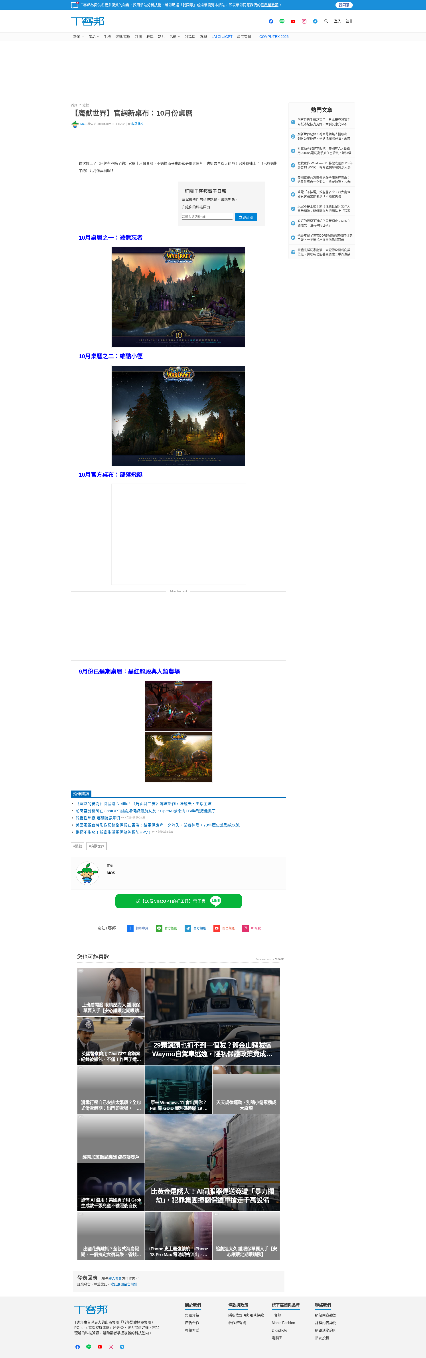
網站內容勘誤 (325, 1315)
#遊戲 (77, 846)
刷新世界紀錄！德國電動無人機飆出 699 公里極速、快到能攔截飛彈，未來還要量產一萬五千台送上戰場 (324, 138)
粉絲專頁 (142, 928)
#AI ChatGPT (222, 37)
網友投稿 (322, 1338)
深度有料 (244, 37)
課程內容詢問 (325, 1323)
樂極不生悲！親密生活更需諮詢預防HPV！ (114, 832)
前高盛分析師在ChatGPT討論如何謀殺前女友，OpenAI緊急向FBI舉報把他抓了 (146, 811)
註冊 (349, 21)
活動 (173, 37)
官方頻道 (199, 928)
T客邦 (276, 1315)
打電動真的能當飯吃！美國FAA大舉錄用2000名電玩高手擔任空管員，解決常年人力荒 (324, 153)
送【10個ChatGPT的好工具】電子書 (171, 901)
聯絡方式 (192, 1330)
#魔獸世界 (96, 846)
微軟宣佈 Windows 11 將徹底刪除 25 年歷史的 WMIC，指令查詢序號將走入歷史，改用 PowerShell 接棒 (325, 167)
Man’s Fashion (283, 1323)
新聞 (76, 37)
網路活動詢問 (325, 1330)
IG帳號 (256, 928)
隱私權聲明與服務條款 (246, 1315)
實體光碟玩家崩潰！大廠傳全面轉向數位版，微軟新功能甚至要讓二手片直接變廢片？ (324, 254)
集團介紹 (192, 1315)
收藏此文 (137, 124)
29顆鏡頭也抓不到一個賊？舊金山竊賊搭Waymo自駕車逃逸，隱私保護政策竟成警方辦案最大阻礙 (212, 1050)
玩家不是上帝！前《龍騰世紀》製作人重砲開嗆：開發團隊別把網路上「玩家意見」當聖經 (324, 211)
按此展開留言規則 (123, 1284)
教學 (150, 37)
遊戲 (86, 105)
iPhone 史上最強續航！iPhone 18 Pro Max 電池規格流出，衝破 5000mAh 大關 (178, 1251)
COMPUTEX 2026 (274, 37)
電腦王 (277, 1338)
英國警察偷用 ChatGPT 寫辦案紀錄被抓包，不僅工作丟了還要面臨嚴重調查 (111, 1056)
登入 (337, 21)
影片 (161, 37)
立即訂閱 (246, 217)
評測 (138, 37)
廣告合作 (192, 1323)
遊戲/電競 (122, 37)
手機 (107, 37)
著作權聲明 (237, 1323)
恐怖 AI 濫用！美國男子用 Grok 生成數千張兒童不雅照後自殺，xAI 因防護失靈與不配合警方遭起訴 (111, 1203)
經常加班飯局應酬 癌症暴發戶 (111, 1157)
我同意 (344, 5)
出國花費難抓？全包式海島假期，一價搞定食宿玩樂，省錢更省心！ (111, 1251)
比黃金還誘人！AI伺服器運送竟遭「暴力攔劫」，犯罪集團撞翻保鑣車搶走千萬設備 (212, 1196)
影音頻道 (228, 928)
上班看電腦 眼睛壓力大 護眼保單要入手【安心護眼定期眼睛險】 (111, 1008)
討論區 (190, 37)
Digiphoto (279, 1330)
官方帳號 (171, 928)
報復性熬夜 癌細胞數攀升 (98, 818)
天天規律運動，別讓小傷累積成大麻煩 (246, 1105)
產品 (92, 37)
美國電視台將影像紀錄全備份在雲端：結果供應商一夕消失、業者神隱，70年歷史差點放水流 (158, 825)
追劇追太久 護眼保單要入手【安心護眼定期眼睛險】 (246, 1251)
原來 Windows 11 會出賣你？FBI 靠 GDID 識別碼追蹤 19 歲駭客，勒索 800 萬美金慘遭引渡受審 (178, 1105)
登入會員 (115, 1278)
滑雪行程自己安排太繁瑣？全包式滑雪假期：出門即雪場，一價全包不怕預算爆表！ (111, 1105)
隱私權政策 (269, 5)
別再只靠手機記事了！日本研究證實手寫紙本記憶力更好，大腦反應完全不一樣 (324, 124)
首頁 (74, 105)
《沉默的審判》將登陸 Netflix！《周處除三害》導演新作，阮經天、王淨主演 (144, 804)
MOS (83, 124)
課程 (203, 37)
